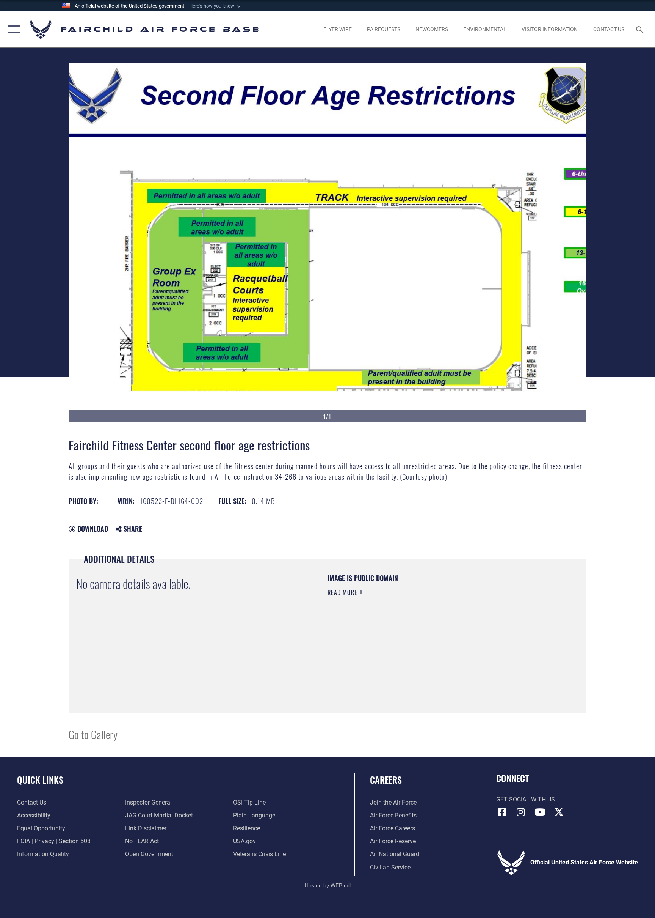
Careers (386, 779)
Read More (343, 592)
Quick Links (40, 779)
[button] (215, 6)
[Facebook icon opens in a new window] (502, 812)
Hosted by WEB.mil (328, 885)
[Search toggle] (640, 29)
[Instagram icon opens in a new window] (521, 812)
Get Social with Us (525, 799)
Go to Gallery (93, 734)
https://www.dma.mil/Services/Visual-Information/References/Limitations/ (416, 640)
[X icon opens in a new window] (558, 812)
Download (91, 529)
